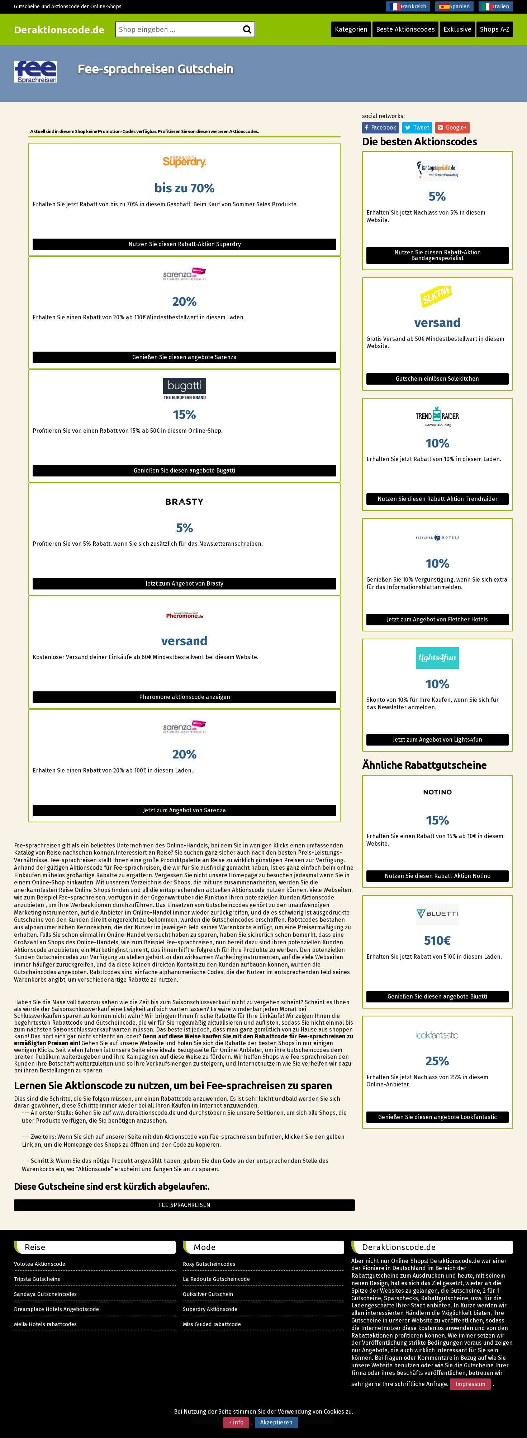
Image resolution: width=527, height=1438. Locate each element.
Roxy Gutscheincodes (209, 1264)
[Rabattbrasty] (184, 502)
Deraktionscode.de (59, 29)
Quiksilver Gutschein (208, 1294)
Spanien (460, 6)
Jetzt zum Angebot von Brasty (184, 583)
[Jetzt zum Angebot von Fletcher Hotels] (437, 538)
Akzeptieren (276, 1422)
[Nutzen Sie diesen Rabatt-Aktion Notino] (437, 794)
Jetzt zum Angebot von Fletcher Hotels (437, 619)
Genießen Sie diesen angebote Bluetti (437, 996)
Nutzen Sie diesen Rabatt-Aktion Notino (437, 876)
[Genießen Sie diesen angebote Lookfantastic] (437, 1035)
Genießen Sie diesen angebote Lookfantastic (437, 1117)
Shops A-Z (494, 29)
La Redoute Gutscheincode (216, 1279)
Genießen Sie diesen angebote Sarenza (184, 357)
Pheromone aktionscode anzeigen (184, 697)
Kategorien (351, 29)
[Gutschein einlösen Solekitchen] (437, 297)
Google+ (455, 127)
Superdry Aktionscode (210, 1309)
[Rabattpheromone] (184, 615)
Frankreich (413, 6)
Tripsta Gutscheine (37, 1279)
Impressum (470, 1384)
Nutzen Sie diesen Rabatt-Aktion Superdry (184, 244)
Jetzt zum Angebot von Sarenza (184, 810)
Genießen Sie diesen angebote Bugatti (184, 470)
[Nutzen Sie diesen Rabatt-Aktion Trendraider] (437, 417)
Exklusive (457, 29)
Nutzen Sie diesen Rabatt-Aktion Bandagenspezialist (437, 255)
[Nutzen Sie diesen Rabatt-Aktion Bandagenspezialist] (437, 171)
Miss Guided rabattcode (212, 1324)
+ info (236, 1422)
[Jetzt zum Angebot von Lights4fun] (437, 658)
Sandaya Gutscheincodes (45, 1294)
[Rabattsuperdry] (184, 162)
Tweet (419, 127)
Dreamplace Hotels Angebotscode (56, 1309)
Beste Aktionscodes (405, 29)
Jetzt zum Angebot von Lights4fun (437, 739)
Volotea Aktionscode (39, 1264)
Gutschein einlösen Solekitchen (437, 378)
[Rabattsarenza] (184, 276)
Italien (501, 6)
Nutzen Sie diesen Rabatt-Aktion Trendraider (438, 498)
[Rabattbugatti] (184, 389)
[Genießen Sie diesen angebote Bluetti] (437, 915)
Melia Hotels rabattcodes (45, 1324)
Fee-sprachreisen (184, 1205)
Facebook (382, 127)
